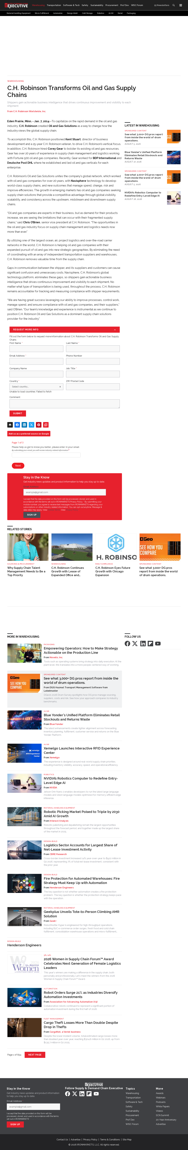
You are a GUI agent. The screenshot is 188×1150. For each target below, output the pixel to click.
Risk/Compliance (104, 564)
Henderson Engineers (62, 887)
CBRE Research (58, 854)
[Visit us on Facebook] (127, 643)
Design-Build (50, 841)
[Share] (17, 425)
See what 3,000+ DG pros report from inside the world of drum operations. (144, 137)
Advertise (75, 1139)
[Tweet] (31, 425)
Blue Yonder (56, 724)
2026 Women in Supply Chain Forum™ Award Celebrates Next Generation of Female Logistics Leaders (82, 963)
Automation (50, 989)
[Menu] (180, 5)
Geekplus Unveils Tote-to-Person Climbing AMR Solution (81, 914)
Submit (17, 413)
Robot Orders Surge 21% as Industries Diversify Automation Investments (80, 995)
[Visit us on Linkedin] (143, 643)
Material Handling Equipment (59, 808)
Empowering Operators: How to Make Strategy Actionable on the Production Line (81, 650)
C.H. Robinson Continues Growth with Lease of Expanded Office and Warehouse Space (67, 571)
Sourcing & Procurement (21, 564)
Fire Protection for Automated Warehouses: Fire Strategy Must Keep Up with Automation (82, 880)
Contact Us (62, 1139)
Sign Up (32, 514)
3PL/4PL (47, 955)
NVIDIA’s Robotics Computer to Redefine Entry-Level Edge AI (143, 194)
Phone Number (74, 356)
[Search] (173, 5)
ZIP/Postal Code (75, 381)
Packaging (49, 644)
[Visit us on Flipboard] (150, 643)
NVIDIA (53, 787)
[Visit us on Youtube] (158, 643)
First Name (16, 343)
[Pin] (38, 425)
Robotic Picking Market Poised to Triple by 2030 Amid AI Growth (81, 814)
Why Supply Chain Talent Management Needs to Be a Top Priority (26, 571)
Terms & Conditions (110, 1139)
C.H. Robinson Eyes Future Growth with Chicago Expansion (112, 571)
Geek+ (53, 921)
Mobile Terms (54, 510)
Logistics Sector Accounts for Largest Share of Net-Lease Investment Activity (80, 847)
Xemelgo (54, 757)
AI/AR (46, 711)
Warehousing (15, 81)
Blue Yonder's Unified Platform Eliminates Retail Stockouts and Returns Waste (144, 155)
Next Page (35, 1054)
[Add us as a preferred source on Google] (46, 425)
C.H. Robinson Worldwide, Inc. (29, 111)
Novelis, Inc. (56, 657)
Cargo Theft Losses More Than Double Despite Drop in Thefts (81, 1025)
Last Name (72, 343)
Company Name (18, 368)
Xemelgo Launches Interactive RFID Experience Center (82, 750)
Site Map (127, 1139)
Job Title (71, 368)
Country (14, 381)
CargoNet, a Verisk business (65, 1032)
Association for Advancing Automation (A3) (73, 1001)
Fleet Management (54, 1019)
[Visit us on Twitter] (135, 643)
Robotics (49, 774)
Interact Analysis (59, 821)
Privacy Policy (72, 510)
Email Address (17, 356)
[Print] (10, 425)
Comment (14, 397)
